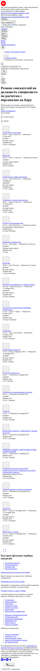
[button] (3, 41)
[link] (4, 36)
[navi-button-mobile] (3, 47)
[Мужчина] (6, 129)
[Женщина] (6, 152)
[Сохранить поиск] (3, 80)
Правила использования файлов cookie (15, 17)
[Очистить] (4, 71)
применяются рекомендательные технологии (19, 647)
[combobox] (11, 66)
